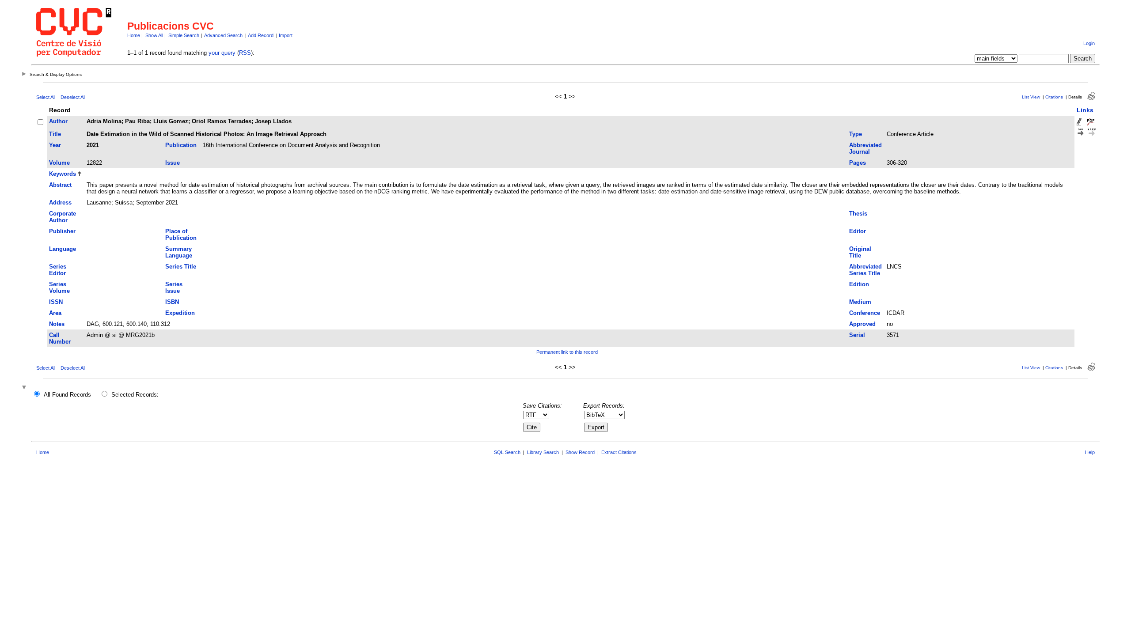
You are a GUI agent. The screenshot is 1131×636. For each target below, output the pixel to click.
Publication (181, 145)
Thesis (858, 213)
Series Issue (173, 287)
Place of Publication (181, 234)
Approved (862, 324)
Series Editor (57, 269)
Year (55, 145)
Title (55, 134)
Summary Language (178, 252)
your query (222, 52)
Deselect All (73, 97)
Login (1089, 43)
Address (60, 202)
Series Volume (59, 287)
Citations (1054, 97)
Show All (154, 35)
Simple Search (183, 35)
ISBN (172, 302)
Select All (45, 97)
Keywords (62, 173)
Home (133, 35)
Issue (172, 162)
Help (1090, 452)
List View (1031, 97)
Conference (864, 313)
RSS (245, 52)
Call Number (60, 338)
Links (1085, 110)
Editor (857, 231)
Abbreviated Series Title (865, 269)
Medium (860, 302)
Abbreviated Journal (865, 148)
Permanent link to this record (567, 352)
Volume (59, 162)
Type (855, 134)
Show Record (580, 452)
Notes (57, 324)
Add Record (260, 35)
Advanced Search (223, 35)
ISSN (56, 302)
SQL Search (507, 452)
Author (58, 121)
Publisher (62, 231)
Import (285, 35)
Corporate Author (62, 216)
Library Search (543, 452)
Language (62, 249)
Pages (857, 162)
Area (55, 313)
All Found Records (67, 394)
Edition (859, 284)
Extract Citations (619, 452)
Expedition (180, 313)
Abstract (60, 185)
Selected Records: (135, 394)
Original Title (860, 252)
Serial (857, 335)
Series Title (180, 266)
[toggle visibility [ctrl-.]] (25, 388)
